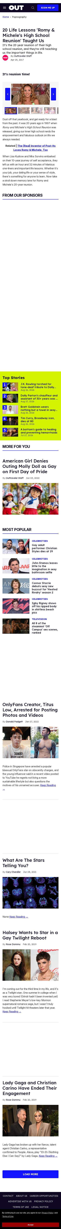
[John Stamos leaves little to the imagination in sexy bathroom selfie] (16, 565)
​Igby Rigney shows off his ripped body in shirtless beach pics (44, 608)
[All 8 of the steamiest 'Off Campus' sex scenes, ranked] (16, 625)
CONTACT (8, 1195)
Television (39, 619)
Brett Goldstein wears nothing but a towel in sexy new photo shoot (38, 410)
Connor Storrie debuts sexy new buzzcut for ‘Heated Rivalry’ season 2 (44, 587)
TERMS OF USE (21, 1207)
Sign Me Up (48, 7)
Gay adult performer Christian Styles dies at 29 (44, 548)
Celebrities (40, 541)
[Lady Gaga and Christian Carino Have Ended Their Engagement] (30, 1120)
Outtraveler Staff (23, 56)
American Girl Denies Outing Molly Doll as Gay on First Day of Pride (29, 466)
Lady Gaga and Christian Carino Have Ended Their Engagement (30, 1088)
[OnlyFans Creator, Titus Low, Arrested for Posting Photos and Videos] (30, 742)
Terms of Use (7, 1216)
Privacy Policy (47, 1213)
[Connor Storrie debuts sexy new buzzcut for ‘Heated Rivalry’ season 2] (16, 585)
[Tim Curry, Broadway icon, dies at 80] (10, 420)
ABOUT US (21, 1195)
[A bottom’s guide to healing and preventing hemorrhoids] (10, 432)
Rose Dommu (13, 944)
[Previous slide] (8, 94)
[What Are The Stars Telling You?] (30, 892)
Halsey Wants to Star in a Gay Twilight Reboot (30, 935)
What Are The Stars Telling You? (24, 862)
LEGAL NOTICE (39, 1207)
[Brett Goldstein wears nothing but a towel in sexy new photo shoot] (10, 409)
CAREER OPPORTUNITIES (44, 1195)
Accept (30, 1225)
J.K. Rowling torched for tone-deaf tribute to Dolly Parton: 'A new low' (37, 387)
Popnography (19, 17)
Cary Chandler (13, 872)
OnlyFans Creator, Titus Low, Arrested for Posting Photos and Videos (30, 710)
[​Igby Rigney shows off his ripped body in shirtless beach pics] (16, 605)
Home (6, 17)
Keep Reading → (18, 916)
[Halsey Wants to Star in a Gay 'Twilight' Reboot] (30, 964)
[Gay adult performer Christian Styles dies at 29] (16, 546)
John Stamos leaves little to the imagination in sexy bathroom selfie (45, 567)
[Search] (33, 8)
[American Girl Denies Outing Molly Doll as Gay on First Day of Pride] (30, 498)
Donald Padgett (14, 721)
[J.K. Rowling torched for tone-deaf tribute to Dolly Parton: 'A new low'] (10, 386)
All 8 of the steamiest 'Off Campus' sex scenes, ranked (45, 628)
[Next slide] (53, 94)
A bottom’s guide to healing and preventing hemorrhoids (39, 431)
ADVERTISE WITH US (20, 1201)
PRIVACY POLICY (43, 1201)
